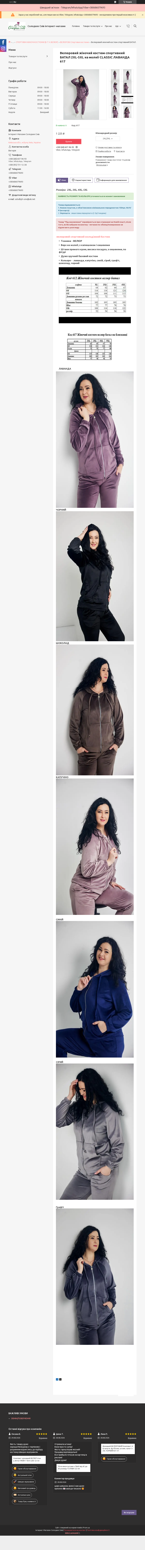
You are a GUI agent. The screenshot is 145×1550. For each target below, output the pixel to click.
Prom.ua (86, 1528)
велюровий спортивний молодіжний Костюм (83, 236)
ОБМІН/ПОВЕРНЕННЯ (20, 1418)
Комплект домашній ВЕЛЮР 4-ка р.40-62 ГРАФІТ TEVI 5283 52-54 (27, 1459)
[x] (60, 1380)
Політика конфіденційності (98, 1530)
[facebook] (57, 1380)
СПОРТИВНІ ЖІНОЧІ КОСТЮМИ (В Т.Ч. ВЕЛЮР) (37, 42)
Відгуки (12, 68)
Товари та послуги (91, 26)
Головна (76, 26)
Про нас (108, 26)
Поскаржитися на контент (75, 1530)
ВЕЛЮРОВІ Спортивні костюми (74, 42)
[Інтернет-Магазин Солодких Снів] (16, 26)
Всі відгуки (129, 1512)
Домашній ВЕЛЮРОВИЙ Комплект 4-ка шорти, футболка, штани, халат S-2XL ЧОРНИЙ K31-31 (118, 1448)
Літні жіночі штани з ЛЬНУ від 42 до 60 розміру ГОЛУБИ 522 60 (72, 1467)
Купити (69, 141)
